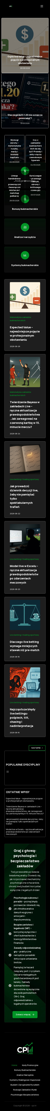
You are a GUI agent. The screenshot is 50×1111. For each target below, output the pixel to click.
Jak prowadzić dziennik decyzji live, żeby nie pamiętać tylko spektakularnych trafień (24, 821)
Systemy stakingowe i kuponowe (25, 1080)
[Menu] (42, 6)
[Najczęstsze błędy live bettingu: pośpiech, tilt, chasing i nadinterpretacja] (25, 682)
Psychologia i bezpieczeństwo (25, 1094)
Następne (36, 748)
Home (14, 1065)
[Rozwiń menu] (7, 771)
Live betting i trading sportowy (24, 479)
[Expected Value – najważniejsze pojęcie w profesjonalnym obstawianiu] (25, 297)
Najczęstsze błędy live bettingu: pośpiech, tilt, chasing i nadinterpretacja (22, 717)
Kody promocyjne (30, 1065)
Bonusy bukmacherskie (25, 1070)
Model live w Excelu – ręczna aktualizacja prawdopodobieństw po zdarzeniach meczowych (24, 574)
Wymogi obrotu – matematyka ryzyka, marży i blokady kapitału (14, 149)
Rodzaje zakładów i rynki (25, 1090)
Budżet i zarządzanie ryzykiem (25, 1085)
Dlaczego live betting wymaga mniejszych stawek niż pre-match (24, 646)
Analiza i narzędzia (25, 1075)
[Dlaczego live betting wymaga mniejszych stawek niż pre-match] (25, 615)
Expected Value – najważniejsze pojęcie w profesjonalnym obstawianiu (25, 60)
